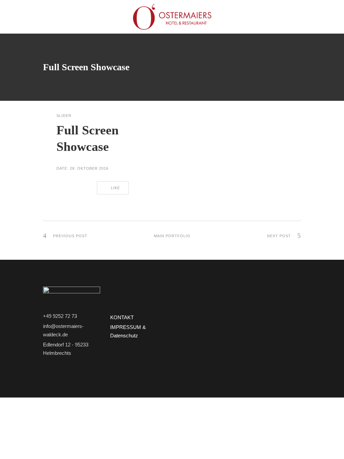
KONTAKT (122, 317)
